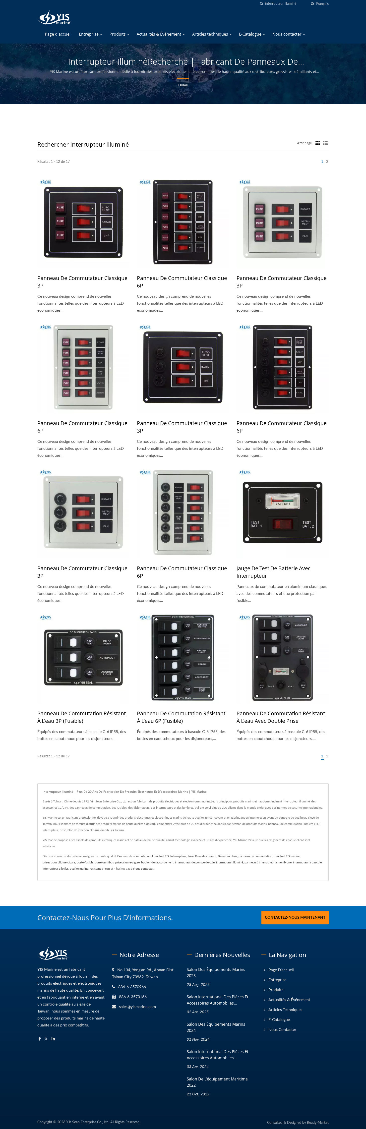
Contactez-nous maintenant (295, 917)
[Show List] (325, 143)
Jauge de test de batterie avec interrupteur (273, 572)
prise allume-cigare (127, 862)
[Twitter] (46, 1039)
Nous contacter (287, 34)
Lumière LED (160, 856)
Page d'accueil (58, 34)
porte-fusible (85, 862)
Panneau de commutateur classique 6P (182, 282)
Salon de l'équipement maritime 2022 (217, 1082)
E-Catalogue (250, 34)
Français (322, 4)
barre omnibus (104, 862)
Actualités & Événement (159, 34)
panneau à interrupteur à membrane (268, 862)
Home (183, 85)
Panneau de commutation (134, 856)
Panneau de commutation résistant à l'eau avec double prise (281, 717)
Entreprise (89, 34)
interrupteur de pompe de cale (195, 862)
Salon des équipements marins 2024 (216, 1027)
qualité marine (79, 868)
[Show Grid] (317, 143)
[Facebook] (40, 1039)
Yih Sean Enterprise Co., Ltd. (87, 1122)
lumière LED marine (287, 856)
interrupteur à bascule (307, 862)
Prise (190, 856)
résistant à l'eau (100, 868)
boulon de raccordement (157, 862)
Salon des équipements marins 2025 (216, 972)
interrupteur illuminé (229, 862)
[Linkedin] (53, 1039)
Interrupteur (178, 856)
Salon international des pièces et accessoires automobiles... (217, 1000)
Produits (118, 34)
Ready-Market (318, 1123)
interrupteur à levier (55, 868)
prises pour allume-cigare (59, 862)
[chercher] (261, 3)
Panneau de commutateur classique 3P (82, 282)
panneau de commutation (255, 856)
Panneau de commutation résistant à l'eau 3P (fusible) (81, 717)
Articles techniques (210, 34)
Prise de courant (205, 856)
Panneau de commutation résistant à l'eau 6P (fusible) (181, 717)
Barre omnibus (227, 856)
